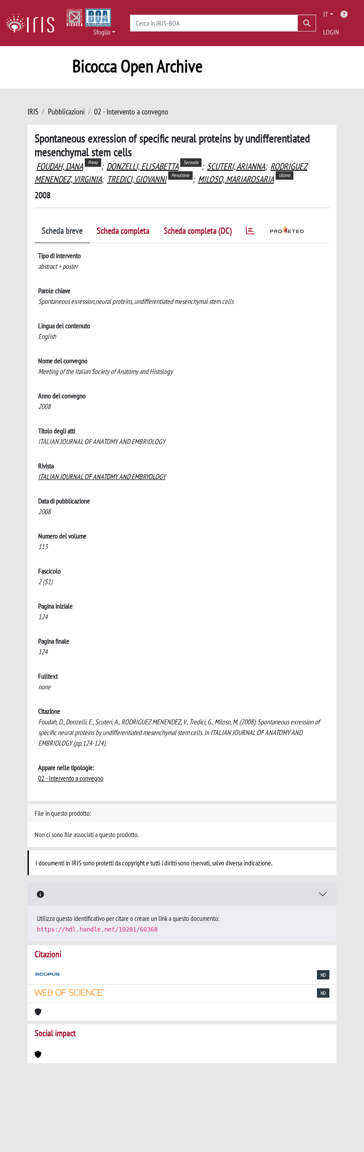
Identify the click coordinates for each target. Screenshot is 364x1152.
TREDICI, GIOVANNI (136, 179)
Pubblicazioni (66, 111)
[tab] (250, 232)
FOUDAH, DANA (59, 166)
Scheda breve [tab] (62, 230)
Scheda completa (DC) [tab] (198, 230)
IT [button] (325, 14)
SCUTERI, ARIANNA (236, 166)
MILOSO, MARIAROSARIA (236, 179)
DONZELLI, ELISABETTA (142, 166)
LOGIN (331, 32)
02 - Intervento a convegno (131, 111)
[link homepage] (33, 23)
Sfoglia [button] (101, 32)
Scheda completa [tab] (123, 230)
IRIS (33, 111)
